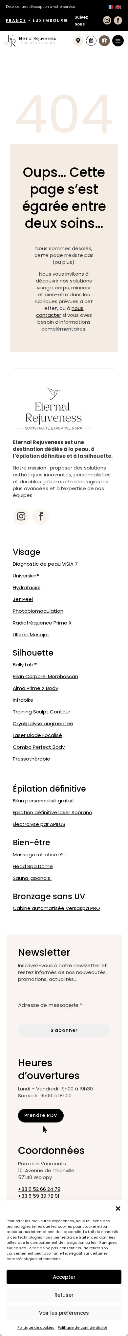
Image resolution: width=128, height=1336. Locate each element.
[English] (118, 6)
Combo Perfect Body (39, 747)
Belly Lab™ (25, 664)
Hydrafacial (26, 587)
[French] (110, 6)
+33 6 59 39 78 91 (38, 1195)
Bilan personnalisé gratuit (44, 800)
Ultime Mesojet (31, 634)
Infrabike (23, 699)
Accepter (64, 1277)
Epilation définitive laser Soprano (52, 812)
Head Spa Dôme (33, 866)
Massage (39, 854)
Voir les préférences (64, 1313)
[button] (118, 1208)
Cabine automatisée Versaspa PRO (56, 908)
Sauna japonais (32, 878)
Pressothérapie (31, 758)
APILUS (39, 824)
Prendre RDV (40, 1115)
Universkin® (26, 575)
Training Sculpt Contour (41, 711)
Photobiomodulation (38, 611)
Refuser (64, 1295)
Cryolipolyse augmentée (43, 723)
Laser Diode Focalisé (37, 735)
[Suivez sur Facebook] (40, 516)
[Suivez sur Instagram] (21, 516)
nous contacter (60, 311)
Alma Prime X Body (35, 688)
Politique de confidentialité (82, 1327)
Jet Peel (23, 599)
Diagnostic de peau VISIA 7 (45, 563)
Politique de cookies (35, 1327)
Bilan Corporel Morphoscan (45, 676)
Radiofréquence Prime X (42, 622)
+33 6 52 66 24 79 (39, 1189)
